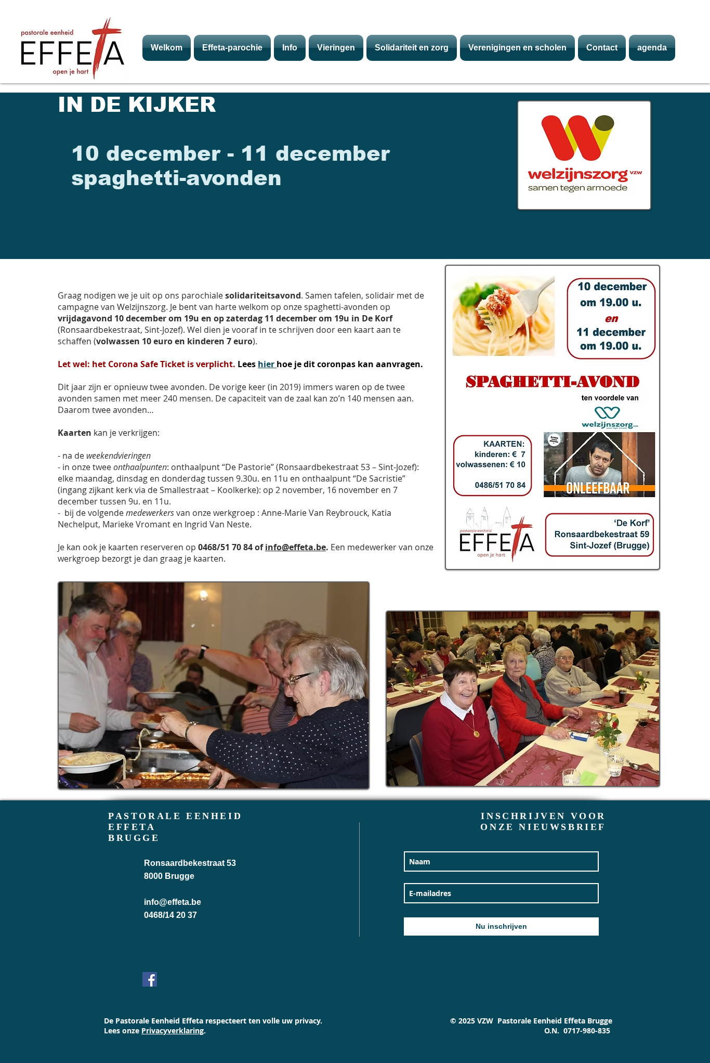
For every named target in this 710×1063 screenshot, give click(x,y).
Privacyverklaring (172, 1030)
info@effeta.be (295, 547)
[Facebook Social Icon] (149, 979)
